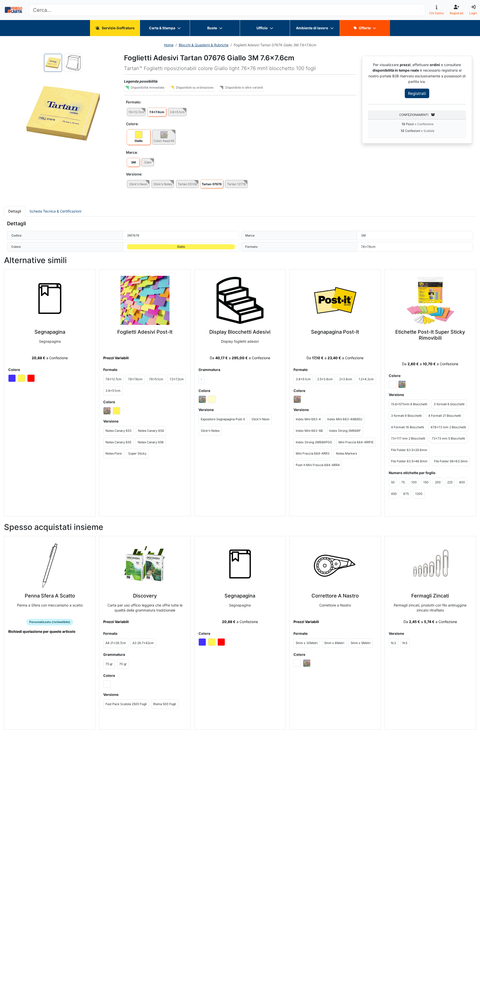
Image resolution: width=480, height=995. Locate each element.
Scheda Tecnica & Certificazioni (55, 211)
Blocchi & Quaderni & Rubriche (203, 45)
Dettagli (14, 211)
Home (169, 45)
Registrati (417, 93)
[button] (63, 113)
